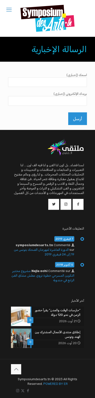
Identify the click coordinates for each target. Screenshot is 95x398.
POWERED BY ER (55, 384)
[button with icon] (78, 204)
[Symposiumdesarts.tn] (47, 18)
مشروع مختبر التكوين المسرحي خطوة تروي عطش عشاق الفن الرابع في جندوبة (42, 275)
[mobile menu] (9, 10)
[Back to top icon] (16, 369)
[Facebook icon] (28, 390)
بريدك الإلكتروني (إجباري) (70, 94)
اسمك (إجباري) (76, 75)
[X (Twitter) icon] (23, 390)
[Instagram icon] (17, 390)
